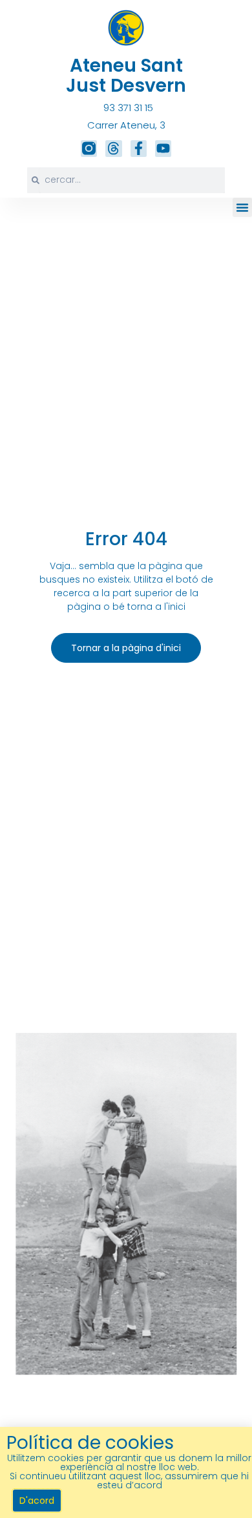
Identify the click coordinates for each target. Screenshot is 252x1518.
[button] (242, 207)
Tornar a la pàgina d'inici (126, 647)
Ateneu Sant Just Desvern (126, 75)
